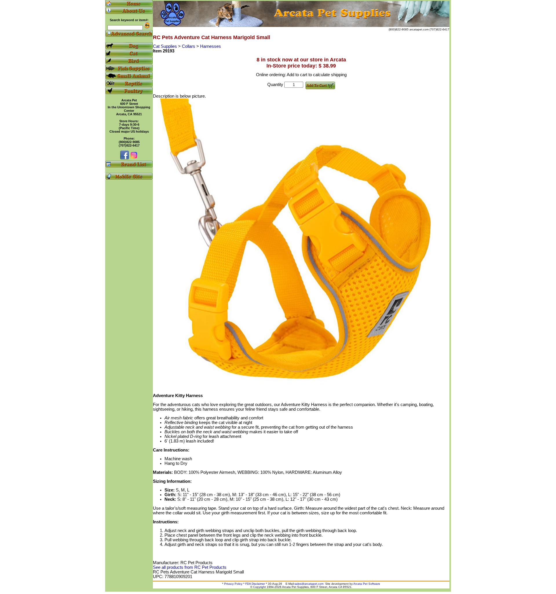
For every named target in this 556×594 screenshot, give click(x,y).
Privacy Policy (233, 583)
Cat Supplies (165, 46)
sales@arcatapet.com (309, 583)
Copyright (259, 586)
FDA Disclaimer (255, 583)
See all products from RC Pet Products (189, 567)
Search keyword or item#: (129, 20)
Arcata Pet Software (366, 583)
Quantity (275, 84)
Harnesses (210, 46)
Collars (189, 46)
